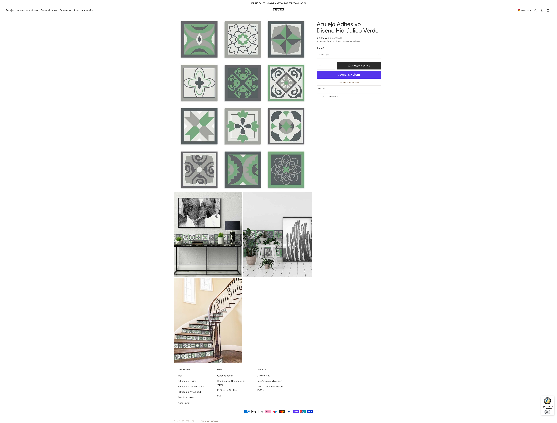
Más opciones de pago (349, 82)
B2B (219, 395)
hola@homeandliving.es (269, 381)
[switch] (547, 412)
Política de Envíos (187, 381)
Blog (180, 375)
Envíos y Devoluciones (327, 97)
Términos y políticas (209, 421)
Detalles (321, 88)
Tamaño (321, 48)
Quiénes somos (225, 375)
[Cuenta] (541, 10)
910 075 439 (263, 375)
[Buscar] (535, 10)
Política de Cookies (227, 390)
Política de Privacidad (189, 391)
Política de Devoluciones (191, 386)
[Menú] (552, 397)
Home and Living (187, 421)
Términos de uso (186, 397)
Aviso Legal (184, 402)
